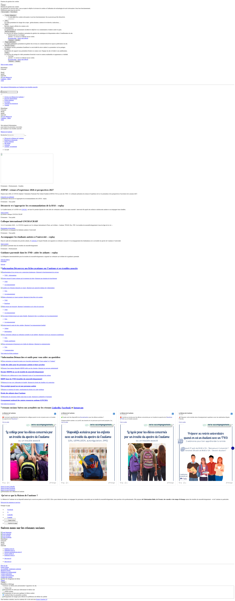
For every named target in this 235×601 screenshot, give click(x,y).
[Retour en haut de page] (1, 153)
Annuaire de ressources (11, 103)
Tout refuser (14, 12)
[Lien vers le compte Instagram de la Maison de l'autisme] (6, 532)
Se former (7, 102)
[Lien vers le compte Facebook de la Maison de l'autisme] (6, 537)
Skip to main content (7, 64)
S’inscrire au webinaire (7, 197)
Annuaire (7, 145)
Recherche (4, 135)
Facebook (66, 407)
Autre (6, 24)
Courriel (9, 517)
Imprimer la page (12, 523)
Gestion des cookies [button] (6, 577)
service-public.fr (9, 553)
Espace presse (5, 567)
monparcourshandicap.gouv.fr (13, 552)
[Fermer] (1, 3)
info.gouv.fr (7, 558)
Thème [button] (3, 580)
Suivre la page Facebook (8, 488)
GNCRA (24, 209)
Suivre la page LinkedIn (8, 486)
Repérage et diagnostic (11, 140)
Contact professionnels (7, 575)
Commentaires (9, 28)
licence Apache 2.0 (41, 599)
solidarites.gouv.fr (9, 550)
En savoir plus (12, 38)
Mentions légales (5, 570)
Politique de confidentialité (8, 572)
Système (15, 595)
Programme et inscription (8, 228)
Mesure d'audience (10, 31)
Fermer (3, 5)
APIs (6, 20)
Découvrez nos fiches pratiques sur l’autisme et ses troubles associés (46, 268)
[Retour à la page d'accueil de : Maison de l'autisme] (117, 80)
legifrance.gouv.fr (9, 555)
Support (7, 49)
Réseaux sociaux (9, 45)
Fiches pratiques (9, 100)
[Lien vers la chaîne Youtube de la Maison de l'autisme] (5, 535)
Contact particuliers (6, 574)
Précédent (3, 261)
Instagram (78, 407)
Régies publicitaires (10, 42)
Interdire (17, 40)
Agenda (6, 105)
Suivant (3, 264)
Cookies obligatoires (10, 15)
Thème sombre (8, 591)
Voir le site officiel (23, 38)
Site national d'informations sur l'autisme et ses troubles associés (19, 87)
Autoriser (11, 19)
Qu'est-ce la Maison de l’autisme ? (14, 97)
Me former (7, 143)
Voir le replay (5, 212)
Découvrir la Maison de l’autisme (14, 138)
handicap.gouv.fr (9, 549)
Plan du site (4, 565)
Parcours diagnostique (10, 98)
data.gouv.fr (7, 561)
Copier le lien (11, 520)
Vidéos (7, 52)
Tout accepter (5, 12)
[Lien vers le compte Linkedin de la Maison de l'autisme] (6, 534)
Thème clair (7, 588)
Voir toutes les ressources (8, 404)
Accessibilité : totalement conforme (11, 569)
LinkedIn (56, 407)
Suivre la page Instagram (8, 490)
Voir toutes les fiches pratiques (9, 353)
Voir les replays (5, 259)
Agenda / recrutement (10, 146)
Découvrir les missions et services (10, 502)
